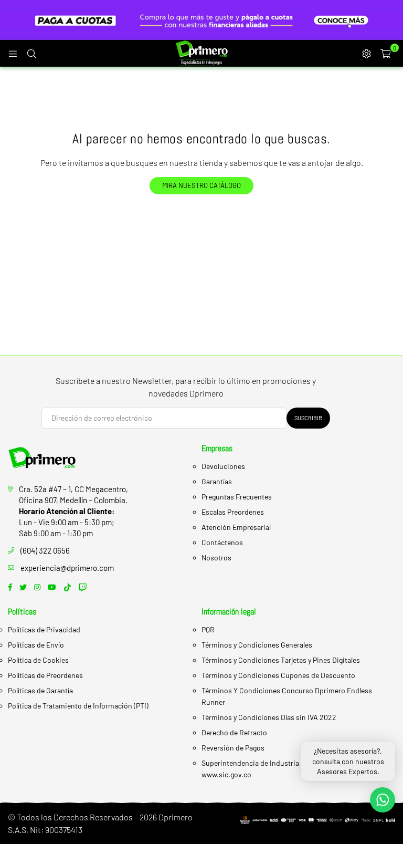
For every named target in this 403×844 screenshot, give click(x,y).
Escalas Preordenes (233, 511)
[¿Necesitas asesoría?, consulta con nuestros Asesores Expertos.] (382, 799)
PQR (208, 629)
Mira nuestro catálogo (201, 185)
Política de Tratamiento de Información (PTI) (78, 705)
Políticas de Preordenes (45, 675)
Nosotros (216, 557)
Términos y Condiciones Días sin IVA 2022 (269, 717)
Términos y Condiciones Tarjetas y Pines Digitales (281, 659)
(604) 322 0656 (45, 550)
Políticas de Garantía (40, 690)
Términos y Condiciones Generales (257, 644)
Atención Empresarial (236, 527)
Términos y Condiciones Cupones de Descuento (278, 675)
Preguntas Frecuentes (237, 496)
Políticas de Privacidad (44, 629)
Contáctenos (222, 542)
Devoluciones (223, 466)
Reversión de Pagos (233, 747)
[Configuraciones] (366, 53)
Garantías (217, 481)
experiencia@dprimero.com (67, 567)
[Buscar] (31, 53)
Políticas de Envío (36, 644)
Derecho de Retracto (234, 732)
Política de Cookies (38, 659)
